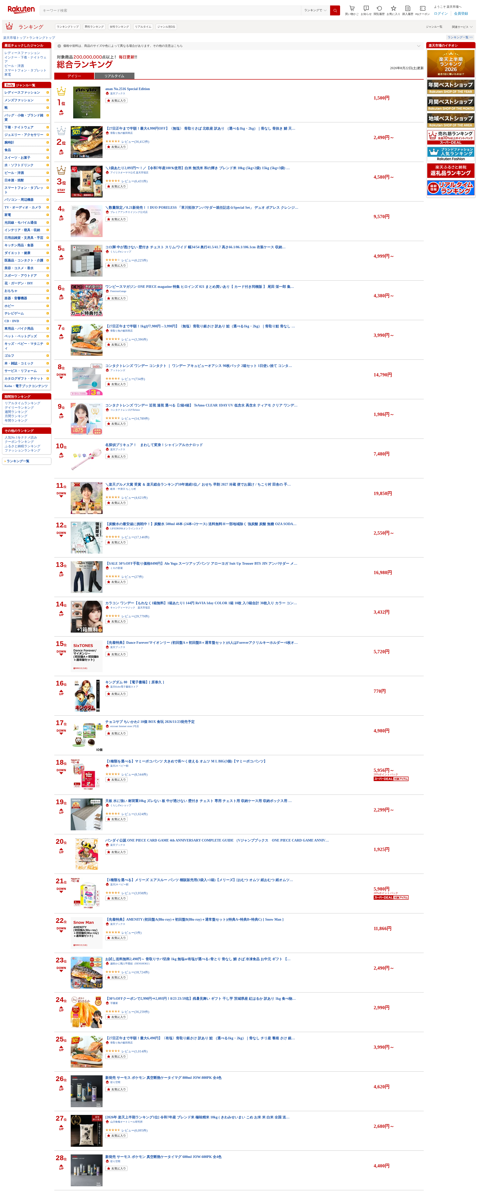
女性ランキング (119, 26)
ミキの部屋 (116, 568)
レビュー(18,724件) (135, 972)
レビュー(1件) (131, 933)
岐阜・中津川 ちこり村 (123, 489)
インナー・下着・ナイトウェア (25, 59)
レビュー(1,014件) (134, 1051)
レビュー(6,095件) (134, 1130)
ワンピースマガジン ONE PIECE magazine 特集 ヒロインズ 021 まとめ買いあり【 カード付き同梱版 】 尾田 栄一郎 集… (199, 287)
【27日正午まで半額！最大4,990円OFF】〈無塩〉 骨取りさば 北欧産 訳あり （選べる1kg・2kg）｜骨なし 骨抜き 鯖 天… (200, 128)
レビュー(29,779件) (135, 616)
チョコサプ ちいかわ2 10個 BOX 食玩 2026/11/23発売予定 (150, 722)
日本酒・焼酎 (14, 180)
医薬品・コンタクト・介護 (23, 260)
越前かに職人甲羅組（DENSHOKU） (130, 963)
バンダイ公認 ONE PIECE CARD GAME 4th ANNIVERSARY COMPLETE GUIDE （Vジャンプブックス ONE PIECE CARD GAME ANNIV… (217, 840)
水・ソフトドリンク (19, 165)
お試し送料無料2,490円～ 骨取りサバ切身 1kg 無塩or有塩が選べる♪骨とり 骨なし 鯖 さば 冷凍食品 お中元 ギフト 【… (198, 959)
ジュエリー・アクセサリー (23, 135)
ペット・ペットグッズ (20, 336)
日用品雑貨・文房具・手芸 (23, 238)
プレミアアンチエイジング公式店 (129, 212)
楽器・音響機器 (15, 298)
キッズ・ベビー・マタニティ (23, 346)
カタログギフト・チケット (23, 378)
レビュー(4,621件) (134, 497)
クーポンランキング (19, 442)
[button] (366, 10)
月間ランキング (16, 416)
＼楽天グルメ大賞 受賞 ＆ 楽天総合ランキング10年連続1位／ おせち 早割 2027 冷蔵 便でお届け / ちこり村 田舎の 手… (198, 484)
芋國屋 (114, 1003)
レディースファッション (22, 53)
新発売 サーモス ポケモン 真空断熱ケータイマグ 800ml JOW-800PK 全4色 (163, 1078)
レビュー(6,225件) (134, 260)
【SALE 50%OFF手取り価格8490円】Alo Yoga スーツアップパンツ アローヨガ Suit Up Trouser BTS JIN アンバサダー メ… (201, 563)
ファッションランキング (22, 450)
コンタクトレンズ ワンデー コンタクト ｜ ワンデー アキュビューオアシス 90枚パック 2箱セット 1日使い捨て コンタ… (198, 366)
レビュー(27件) (132, 577)
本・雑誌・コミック (19, 363)
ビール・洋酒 (14, 66)
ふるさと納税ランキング (22, 446)
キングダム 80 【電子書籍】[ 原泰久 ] (134, 682)
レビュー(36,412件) (135, 142)
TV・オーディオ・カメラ (22, 207)
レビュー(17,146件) (135, 537)
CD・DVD (11, 321)
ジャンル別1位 (166, 26)
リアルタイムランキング (22, 403)
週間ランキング (16, 412)
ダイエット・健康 (17, 253)
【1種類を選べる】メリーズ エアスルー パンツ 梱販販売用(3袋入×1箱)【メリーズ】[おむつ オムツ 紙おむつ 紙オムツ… (199, 880)
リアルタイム (143, 26)
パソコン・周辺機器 (19, 199)
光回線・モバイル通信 (20, 222)
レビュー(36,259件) (135, 1012)
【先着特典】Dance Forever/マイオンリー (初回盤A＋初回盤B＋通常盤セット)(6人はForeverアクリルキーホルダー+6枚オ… (201, 643)
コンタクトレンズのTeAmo (125, 409)
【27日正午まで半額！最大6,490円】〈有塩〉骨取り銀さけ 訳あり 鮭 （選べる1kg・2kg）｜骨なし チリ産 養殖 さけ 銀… (200, 1038)
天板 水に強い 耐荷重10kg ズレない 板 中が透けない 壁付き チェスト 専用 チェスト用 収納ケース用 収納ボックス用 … (198, 801)
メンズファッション (19, 100)
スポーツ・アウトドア (20, 275)
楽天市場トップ (14, 38)
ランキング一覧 (18, 461)
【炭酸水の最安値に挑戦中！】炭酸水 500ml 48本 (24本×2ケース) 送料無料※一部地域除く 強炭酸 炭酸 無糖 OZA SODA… (201, 524)
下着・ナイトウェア (19, 127)
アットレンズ (117, 370)
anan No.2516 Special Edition (127, 89)
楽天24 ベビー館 (119, 765)
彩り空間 (115, 1082)
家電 (7, 74)
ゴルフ (9, 355)
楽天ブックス (117, 93)
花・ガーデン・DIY (18, 283)
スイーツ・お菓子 (17, 157)
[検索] (335, 10)
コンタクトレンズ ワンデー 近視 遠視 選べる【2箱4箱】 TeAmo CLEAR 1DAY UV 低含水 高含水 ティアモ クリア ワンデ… (201, 405)
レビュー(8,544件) (134, 774)
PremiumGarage (118, 291)
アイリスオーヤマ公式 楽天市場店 (129, 172)
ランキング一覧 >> (460, 37)
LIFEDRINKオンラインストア (126, 528)
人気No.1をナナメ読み (21, 437)
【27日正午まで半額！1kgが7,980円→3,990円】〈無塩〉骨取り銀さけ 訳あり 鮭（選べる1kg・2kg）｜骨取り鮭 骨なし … (200, 326)
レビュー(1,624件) (134, 814)
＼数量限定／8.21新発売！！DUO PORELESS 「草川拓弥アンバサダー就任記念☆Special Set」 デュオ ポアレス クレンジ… (201, 207)
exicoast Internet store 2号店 (124, 726)
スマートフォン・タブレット (25, 70)
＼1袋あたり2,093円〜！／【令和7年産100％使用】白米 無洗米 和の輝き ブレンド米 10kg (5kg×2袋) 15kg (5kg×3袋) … (197, 168)
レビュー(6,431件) (134, 181)
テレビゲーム (14, 313)
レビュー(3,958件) (134, 893)
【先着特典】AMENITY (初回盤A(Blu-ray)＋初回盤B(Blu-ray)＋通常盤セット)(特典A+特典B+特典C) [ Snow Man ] (194, 919)
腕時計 (9, 142)
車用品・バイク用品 (19, 328)
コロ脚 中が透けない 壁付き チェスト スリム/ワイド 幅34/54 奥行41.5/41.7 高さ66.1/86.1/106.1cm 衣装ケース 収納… (195, 247)
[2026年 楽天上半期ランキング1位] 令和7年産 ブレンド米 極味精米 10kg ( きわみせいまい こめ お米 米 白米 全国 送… (197, 1117)
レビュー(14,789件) (135, 418)
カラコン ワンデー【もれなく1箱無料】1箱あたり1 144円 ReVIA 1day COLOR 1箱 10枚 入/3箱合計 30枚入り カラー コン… (201, 603)
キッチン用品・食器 (19, 245)
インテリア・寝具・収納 (22, 230)
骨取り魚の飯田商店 (121, 133)
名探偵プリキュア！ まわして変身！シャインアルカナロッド (154, 445)
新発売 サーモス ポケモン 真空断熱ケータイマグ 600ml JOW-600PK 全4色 (163, 1157)
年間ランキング (16, 420)
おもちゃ (10, 291)
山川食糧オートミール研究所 (126, 1121)
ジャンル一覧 (434, 26)
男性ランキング (94, 26)
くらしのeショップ (120, 251)
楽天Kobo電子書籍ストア (124, 686)
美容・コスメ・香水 (19, 268)
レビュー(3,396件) (134, 339)
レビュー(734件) (133, 379)
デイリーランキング (19, 407)
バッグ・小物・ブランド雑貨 (23, 117)
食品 (7, 150)
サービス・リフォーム (20, 371)
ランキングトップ (68, 26)
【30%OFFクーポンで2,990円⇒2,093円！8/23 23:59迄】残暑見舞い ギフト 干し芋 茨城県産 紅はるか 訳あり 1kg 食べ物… (200, 998)
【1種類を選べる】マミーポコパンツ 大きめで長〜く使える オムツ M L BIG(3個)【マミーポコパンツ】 (186, 761)
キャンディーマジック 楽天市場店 (130, 607)
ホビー (9, 306)
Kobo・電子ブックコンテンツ (26, 386)
